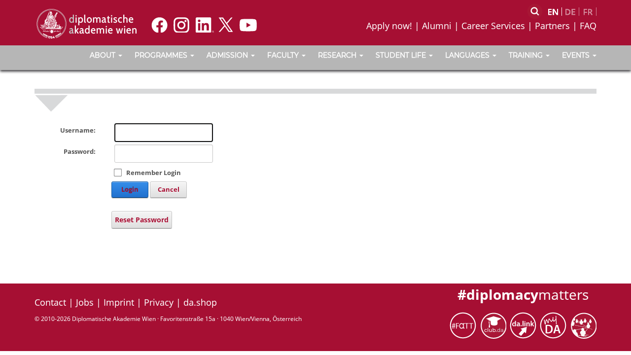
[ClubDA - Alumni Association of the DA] (495, 324)
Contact (50, 302)
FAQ (588, 26)
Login (130, 189)
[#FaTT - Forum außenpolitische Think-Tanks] (465, 324)
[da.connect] (583, 324)
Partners (552, 26)
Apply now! (389, 26)
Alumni (437, 26)
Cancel (168, 189)
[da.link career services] (525, 324)
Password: (80, 151)
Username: (78, 130)
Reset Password (142, 219)
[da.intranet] (555, 324)
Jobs (85, 302)
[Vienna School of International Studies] (86, 23)
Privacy (159, 302)
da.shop (200, 302)
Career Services (493, 26)
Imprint (119, 302)
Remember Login (153, 172)
